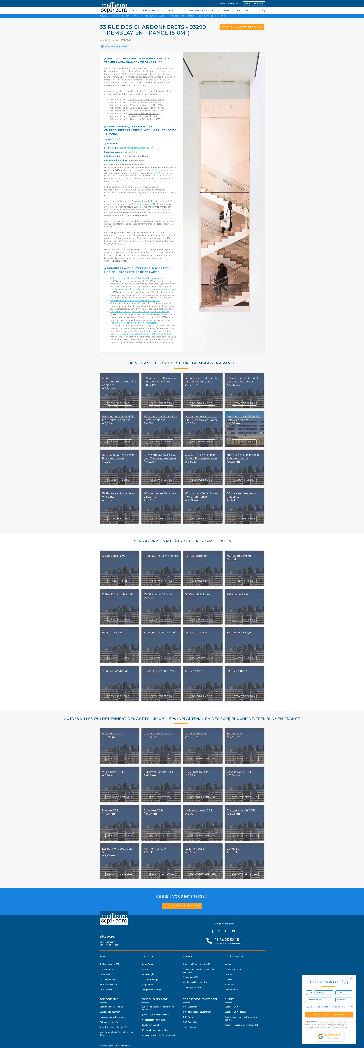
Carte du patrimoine (192, 987)
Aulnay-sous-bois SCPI (158, 771)
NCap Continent (148, 984)
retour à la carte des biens (242, 27)
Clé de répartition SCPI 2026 (154, 1019)
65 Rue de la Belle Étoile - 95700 (144, 113)
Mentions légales (106, 1045)
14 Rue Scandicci (196, 555)
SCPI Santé (188, 1017)
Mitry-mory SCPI (196, 733)
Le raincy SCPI (194, 848)
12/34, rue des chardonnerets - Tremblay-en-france (119, 382)
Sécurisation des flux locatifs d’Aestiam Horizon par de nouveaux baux (143, 289)
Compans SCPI (153, 810)
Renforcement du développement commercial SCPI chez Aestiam (141, 334)
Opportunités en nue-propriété (196, 964)
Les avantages (106, 969)
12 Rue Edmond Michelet (118, 594)
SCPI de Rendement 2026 (144, 204)
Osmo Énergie (147, 974)
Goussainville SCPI (239, 771)
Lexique (228, 974)
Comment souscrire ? (234, 969)
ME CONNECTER (254, 3)
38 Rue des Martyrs (239, 632)
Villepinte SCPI (111, 733)
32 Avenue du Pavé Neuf (160, 632)
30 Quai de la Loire (197, 594)
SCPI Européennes (191, 1006)
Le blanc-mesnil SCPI (199, 810)
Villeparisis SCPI (112, 771)
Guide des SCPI (231, 1006)
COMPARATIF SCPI (152, 10)
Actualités (229, 984)
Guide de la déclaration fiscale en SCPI (242, 1025)
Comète (144, 969)
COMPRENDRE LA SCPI (200, 10)
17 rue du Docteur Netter (160, 671)
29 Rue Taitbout (237, 671)
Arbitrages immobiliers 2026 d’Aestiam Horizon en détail (137, 278)
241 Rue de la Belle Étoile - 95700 (144, 119)
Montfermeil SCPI (155, 848)
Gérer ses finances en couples (154, 1030)
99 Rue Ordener (112, 632)
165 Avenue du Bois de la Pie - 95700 (146, 105)
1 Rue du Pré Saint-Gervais (161, 555)
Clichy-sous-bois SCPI (241, 810)
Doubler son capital (150, 1025)
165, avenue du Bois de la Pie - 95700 (146, 107)
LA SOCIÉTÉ (242, 10)
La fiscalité (105, 974)
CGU (117, 1045)
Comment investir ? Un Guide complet (158, 1035)
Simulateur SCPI (190, 977)
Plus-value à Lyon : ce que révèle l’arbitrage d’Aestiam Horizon (139, 311)
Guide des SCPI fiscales (235, 1011)
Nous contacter (231, 989)
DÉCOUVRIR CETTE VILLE (119, 758)
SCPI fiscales (106, 989)
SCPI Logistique (190, 1027)
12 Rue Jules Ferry (113, 555)
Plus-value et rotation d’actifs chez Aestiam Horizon (134, 322)
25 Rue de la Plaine (197, 632)
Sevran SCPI (234, 733)
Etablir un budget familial (111, 1006)
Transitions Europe (149, 979)
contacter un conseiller (182, 905)
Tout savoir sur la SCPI (110, 964)
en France (162, 71)
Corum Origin (147, 964)
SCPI (134, 10)
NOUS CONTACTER (230, 3)
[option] (223, 202)
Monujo (228, 964)
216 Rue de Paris (237, 594)
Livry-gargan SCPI (197, 771)
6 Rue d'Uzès (193, 671)
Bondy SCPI (234, 848)
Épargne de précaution (110, 1011)
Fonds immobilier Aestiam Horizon (136, 147)
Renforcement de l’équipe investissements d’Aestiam (135, 300)
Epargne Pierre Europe (151, 989)
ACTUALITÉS (224, 10)
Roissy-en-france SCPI (158, 733)
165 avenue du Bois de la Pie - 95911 (146, 102)
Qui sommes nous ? (108, 979)
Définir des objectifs (109, 1022)
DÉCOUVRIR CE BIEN (119, 403)
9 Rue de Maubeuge (115, 671)
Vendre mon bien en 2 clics (195, 982)
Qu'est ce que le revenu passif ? (155, 1014)
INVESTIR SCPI (175, 10)
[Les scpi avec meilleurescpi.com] (114, 7)
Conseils (228, 979)
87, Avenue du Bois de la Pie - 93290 (146, 116)
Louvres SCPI (110, 810)
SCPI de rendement (108, 984)
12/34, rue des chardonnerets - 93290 (146, 99)
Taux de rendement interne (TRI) (114, 1027)
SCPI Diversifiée (190, 1022)
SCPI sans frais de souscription (197, 1011)
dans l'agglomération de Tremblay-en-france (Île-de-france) (138, 70)
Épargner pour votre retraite (112, 1017)
